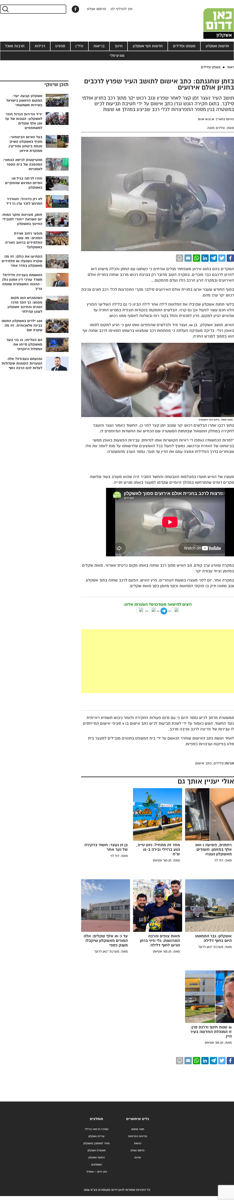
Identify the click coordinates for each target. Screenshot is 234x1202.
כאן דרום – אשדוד (96, 1171)
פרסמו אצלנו (96, 9)
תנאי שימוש (137, 1129)
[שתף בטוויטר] (222, 258)
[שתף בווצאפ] (196, 258)
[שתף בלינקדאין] (205, 258)
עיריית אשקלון (96, 1136)
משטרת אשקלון (96, 1150)
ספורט (60, 46)
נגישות (137, 1143)
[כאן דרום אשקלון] (211, 19)
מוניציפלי (117, 55)
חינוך (118, 46)
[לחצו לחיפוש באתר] (5, 9)
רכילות (40, 46)
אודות (137, 1157)
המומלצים (96, 1164)
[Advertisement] (123, 661)
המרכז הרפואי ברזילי (96, 1129)
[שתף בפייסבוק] (75, 9)
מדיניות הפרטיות (137, 1136)
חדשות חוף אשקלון (148, 46)
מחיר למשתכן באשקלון (96, 1143)
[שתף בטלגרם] (213, 258)
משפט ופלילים (184, 46)
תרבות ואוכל (14, 46)
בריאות (98, 46)
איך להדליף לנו (122, 9)
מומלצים (96, 1118)
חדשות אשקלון (217, 46)
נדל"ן (79, 46)
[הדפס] (179, 258)
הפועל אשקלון (96, 1157)
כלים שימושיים (137, 1118)
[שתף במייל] (188, 258)
